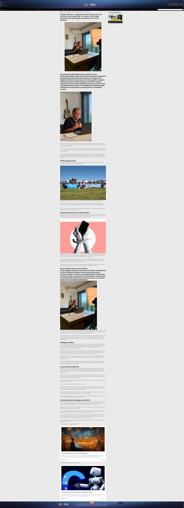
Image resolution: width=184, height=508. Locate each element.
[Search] (183, 9)
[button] (176, 4)
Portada (88, 11)
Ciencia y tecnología (72, 11)
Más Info (80, 11)
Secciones (3, 9)
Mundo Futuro (84, 11)
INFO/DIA (77, 11)
